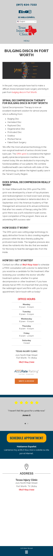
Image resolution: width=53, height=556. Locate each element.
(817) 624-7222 (26, 4)
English (22, 21)
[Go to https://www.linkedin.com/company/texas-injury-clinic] (23, 12)
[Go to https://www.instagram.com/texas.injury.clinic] (29, 12)
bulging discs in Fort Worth (24, 92)
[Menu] (26, 552)
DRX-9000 (22, 154)
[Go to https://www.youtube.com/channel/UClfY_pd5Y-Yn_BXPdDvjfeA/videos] (26, 12)
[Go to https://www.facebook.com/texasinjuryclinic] (20, 12)
